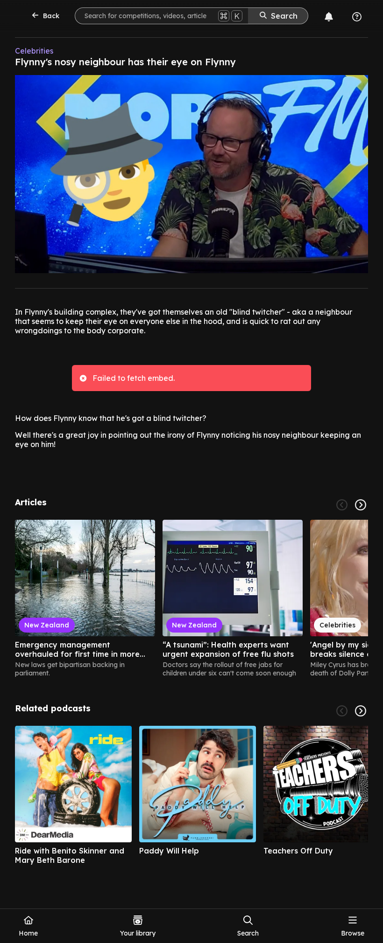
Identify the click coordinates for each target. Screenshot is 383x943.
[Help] (357, 17)
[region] (191, 598)
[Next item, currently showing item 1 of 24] (360, 504)
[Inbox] (329, 17)
